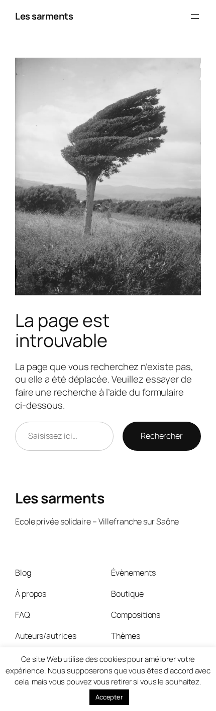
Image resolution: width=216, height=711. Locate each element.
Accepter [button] (109, 696)
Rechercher (162, 435)
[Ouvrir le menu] (195, 17)
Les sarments (44, 16)
